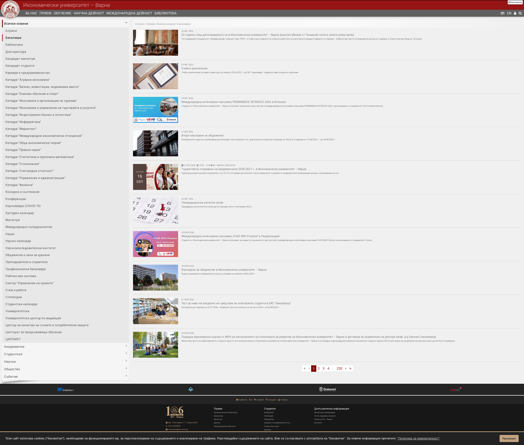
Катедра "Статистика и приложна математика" (40, 157)
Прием (45, 13)
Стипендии (13, 297)
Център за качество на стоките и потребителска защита (47, 325)
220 (339, 368)
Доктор (217, 423)
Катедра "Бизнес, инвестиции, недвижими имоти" (42, 87)
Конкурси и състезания (22, 192)
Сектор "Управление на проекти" (29, 283)
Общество (12, 369)
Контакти (318, 423)
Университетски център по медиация (33, 318)
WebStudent (269, 412)
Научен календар (18, 241)
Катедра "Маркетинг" (21, 129)
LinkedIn (260, 400)
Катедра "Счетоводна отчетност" (29, 171)
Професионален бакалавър (225, 412)
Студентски (13, 354)
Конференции (15, 199)
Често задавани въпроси (325, 416)
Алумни (11, 30)
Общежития (269, 419)
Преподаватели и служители (26, 262)
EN (509, 13)
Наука (9, 234)
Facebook (242, 400)
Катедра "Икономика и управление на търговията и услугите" (50, 108)
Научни (10, 362)
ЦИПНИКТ (13, 339)
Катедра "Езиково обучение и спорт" (32, 93)
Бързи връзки (516, 2)
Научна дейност (89, 13)
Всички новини (16, 24)
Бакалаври (13, 37)
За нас (31, 13)
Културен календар (19, 213)
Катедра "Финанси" (19, 185)
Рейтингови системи (20, 276)
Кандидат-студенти (20, 65)
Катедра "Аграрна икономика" (27, 79)
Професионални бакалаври (25, 269)
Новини (150, 24)
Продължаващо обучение (225, 426)
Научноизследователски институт (30, 248)
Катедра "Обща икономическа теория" (33, 143)
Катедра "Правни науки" (23, 150)
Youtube (284, 400)
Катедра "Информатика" (23, 122)
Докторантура (15, 51)
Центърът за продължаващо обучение (33, 332)
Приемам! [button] (509, 438)
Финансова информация (324, 412)
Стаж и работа (15, 290)
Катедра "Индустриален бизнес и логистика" (38, 115)
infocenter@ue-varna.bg (178, 429)
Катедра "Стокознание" (22, 164)
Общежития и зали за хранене (27, 255)
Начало (140, 24)
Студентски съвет (271, 426)
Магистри (12, 220)
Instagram (271, 400)
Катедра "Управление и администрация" (35, 178)
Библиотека (166, 13)
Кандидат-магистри (20, 58)
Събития (11, 377)
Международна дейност (129, 13)
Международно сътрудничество (28, 227)
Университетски (17, 311)
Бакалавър (218, 416)
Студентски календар (21, 304)
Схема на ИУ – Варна (323, 419)
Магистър (218, 419)
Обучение (62, 13)
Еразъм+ (267, 430)
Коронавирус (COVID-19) (23, 206)
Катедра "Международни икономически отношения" (44, 136)
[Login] (515, 13)
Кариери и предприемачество (27, 72)
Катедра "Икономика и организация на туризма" (41, 100)
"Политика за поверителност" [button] (418, 438)
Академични (14, 347)
